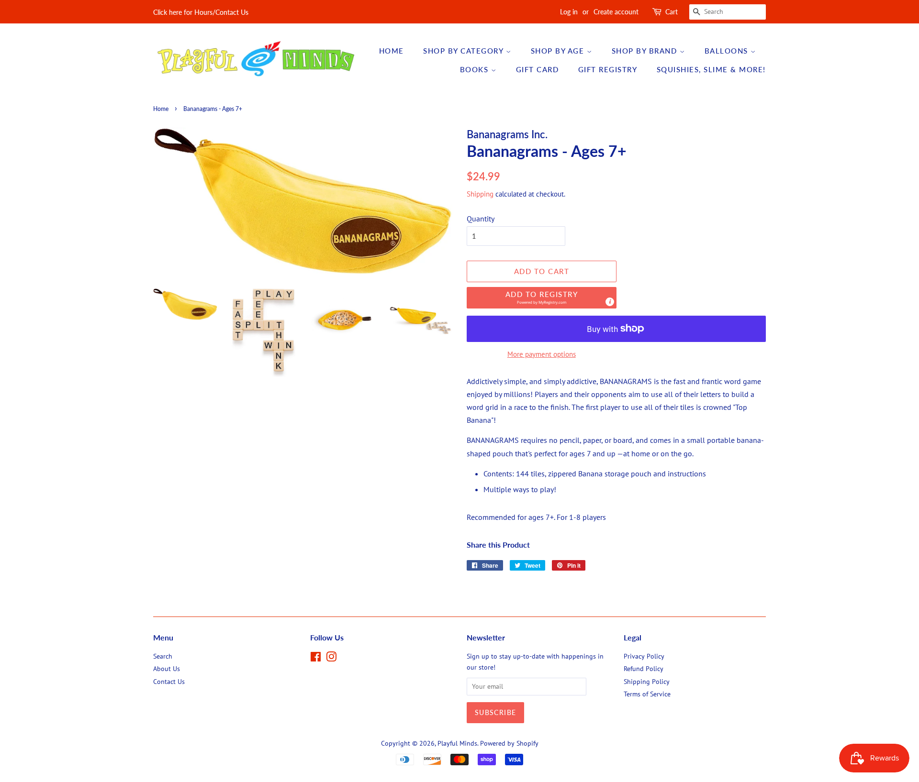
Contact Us (169, 681)
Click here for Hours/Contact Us (200, 12)
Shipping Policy (647, 681)
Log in (569, 12)
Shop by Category (464, 50)
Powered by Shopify (509, 743)
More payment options (541, 354)
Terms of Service (647, 694)
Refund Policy (643, 668)
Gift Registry (608, 69)
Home (391, 50)
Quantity (480, 218)
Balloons (728, 50)
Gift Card (537, 69)
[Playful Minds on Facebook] (315, 658)
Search (162, 656)
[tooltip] (609, 301)
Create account (616, 12)
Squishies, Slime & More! (711, 69)
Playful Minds (457, 743)
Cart (671, 12)
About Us (166, 668)
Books (475, 69)
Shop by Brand (646, 50)
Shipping (480, 193)
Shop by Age (559, 50)
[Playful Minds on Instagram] (331, 658)
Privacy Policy (644, 656)
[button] (541, 297)
